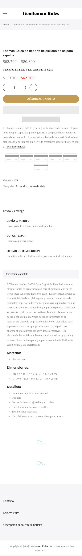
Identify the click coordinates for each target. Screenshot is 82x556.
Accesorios (21, 186)
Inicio (6, 24)
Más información (15, 146)
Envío (29, 69)
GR (16, 180)
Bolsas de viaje (37, 186)
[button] (41, 110)
